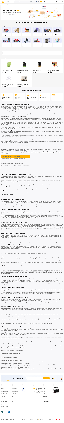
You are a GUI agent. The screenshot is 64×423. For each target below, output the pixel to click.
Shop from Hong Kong (23, 416)
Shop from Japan (16, 416)
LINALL (61, 68)
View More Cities (46, 401)
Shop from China (38, 416)
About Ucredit (14, 398)
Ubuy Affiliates (14, 399)
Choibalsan (45, 393)
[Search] (41, 2)
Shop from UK (9, 416)
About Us (2, 388)
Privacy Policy (31, 419)
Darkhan (44, 391)
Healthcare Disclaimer (5, 406)
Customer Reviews (15, 391)
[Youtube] (56, 419)
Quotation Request (4, 391)
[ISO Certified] (10, 412)
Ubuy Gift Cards (14, 401)
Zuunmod (44, 398)
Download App (14, 388)
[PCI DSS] (3, 412)
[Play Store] (56, 392)
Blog (12, 394)
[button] (47, 1)
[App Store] (56, 390)
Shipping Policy (3, 399)
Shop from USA (3, 416)
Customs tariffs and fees (5, 398)
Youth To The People (13, 68)
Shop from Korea (31, 416)
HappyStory (14, 82)
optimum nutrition (29, 68)
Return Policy (14, 393)
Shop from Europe (52, 416)
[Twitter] (58, 419)
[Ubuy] (2, 1)
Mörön (44, 394)
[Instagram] (54, 419)
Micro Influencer (4, 401)
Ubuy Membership (4, 403)
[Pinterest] (60, 419)
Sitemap (2, 394)
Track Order (3, 396)
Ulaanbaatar (45, 388)
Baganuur (44, 399)
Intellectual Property (4, 393)
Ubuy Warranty (3, 404)
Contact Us (41, 419)
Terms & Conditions (24, 419)
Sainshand (45, 396)
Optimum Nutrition (44, 68)
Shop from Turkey (45, 416)
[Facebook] (52, 419)
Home (2, 4)
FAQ (12, 396)
